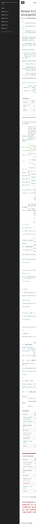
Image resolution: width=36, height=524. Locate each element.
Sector (30, 126)
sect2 (27, 281)
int (33, 82)
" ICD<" (27, 360)
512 (30, 155)
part (30, 295)
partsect (33, 254)
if (28, 153)
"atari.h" (32, 40)
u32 (29, 131)
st (31, 249)
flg (23, 273)
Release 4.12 (4, 11)
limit (34, 210)
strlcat (30, 205)
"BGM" (33, 87)
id (27, 313)
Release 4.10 (4, 18)
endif (25, 141)
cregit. (31, 523)
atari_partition (30, 122)
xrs (33, 292)
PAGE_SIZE (29, 246)
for (29, 208)
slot (32, 134)
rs (28, 160)
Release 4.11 (4, 15)
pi (28, 204)
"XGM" (31, 313)
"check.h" (32, 38)
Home (3, 8)
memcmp (26, 87)
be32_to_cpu (27, 292)
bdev (23, 155)
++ (23, 365)
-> (34, 204)
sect (34, 126)
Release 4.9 (4, 21)
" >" (26, 391)
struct (30, 128)
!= (27, 155)
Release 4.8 (4, 25)
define (25, 49)
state (26, 123)
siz (32, 234)
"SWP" (33, 90)
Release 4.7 (4, 28)
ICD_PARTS (31, 49)
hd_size (33, 133)
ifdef (25, 136)
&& (29, 175)
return (30, 86)
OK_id (32, 371)
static (24, 82)
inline (29, 82)
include (25, 37)
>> (26, 172)
